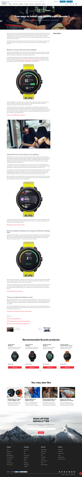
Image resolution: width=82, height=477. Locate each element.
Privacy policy (7, 2)
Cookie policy (3, 2)
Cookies (59, 455)
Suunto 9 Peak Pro (37, 60)
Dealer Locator (43, 451)
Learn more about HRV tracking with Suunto (16, 114)
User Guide (9, 453)
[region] (41, 1)
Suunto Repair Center (10, 457)
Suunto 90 (25, 466)
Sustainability (26, 462)
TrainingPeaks (43, 457)
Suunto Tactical (26, 449)
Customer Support (10, 462)
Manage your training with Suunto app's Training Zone (18, 323)
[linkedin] (72, 472)
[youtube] (67, 472)
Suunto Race (21, 60)
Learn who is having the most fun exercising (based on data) (19, 311)
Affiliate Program (44, 449)
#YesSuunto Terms (61, 457)
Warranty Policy (60, 449)
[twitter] (64, 472)
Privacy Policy (60, 451)
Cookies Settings (56, 1)
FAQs (8, 449)
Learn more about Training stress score (15, 291)
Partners (42, 462)
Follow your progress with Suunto (14, 318)
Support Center (9, 451)
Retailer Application (44, 464)
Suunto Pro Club (26, 455)
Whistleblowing (26, 464)
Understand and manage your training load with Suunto (18, 321)
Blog (24, 453)
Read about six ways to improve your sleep (16, 224)
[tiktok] (69, 472)
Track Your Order (9, 464)
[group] (15, 397)
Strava (42, 455)
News (25, 451)
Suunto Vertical (28, 60)
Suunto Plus (43, 453)
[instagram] (59, 472)
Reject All (62, 1)
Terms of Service (61, 453)
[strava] (74, 472)
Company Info (26, 457)
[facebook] (62, 472)
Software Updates (10, 455)
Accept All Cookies (69, 1)
